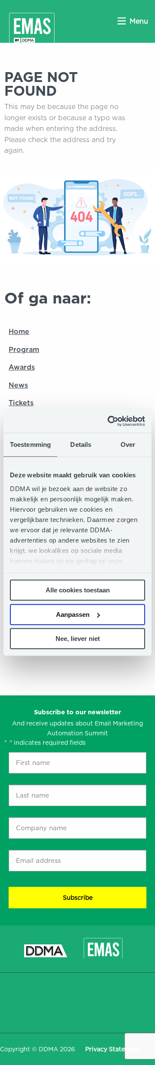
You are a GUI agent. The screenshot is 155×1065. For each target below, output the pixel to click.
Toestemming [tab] (30, 444)
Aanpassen (73, 614)
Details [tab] (80, 444)
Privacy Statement (112, 1049)
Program (24, 350)
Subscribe (78, 897)
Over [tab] (128, 444)
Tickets (21, 403)
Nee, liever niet (78, 638)
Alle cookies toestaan (78, 590)
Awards (22, 367)
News (18, 385)
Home (19, 332)
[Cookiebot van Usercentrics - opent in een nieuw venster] (109, 421)
